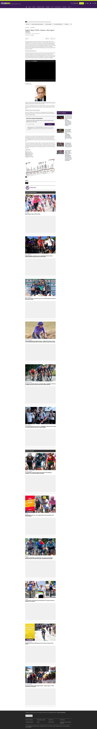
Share (28, 38)
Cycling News (28, 33)
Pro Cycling (27, 27)
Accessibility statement (29, 722)
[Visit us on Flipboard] (77, 3)
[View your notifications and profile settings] (90, 3)
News (30, 7)
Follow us (48, 38)
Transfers (66, 24)
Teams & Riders (32, 27)
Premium (48, 7)
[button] (94, 3)
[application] (40, 70)
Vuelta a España (48, 24)
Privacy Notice (30, 127)
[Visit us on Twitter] (72, 3)
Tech (52, 7)
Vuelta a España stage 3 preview (37, 24)
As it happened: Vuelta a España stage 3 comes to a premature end (38, 21)
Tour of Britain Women (58, 24)
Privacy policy (50, 719)
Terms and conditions (29, 719)
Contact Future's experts (41, 719)
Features (64, 7)
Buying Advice (58, 7)
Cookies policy (62, 719)
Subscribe (81, 3)
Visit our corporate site (61, 712)
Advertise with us (51, 722)
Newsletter (53, 38)
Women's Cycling (40, 7)
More (69, 7)
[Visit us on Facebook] (71, 3)
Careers (38, 722)
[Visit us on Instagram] (74, 3)
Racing (33, 7)
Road (27, 183)
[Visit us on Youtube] (76, 3)
